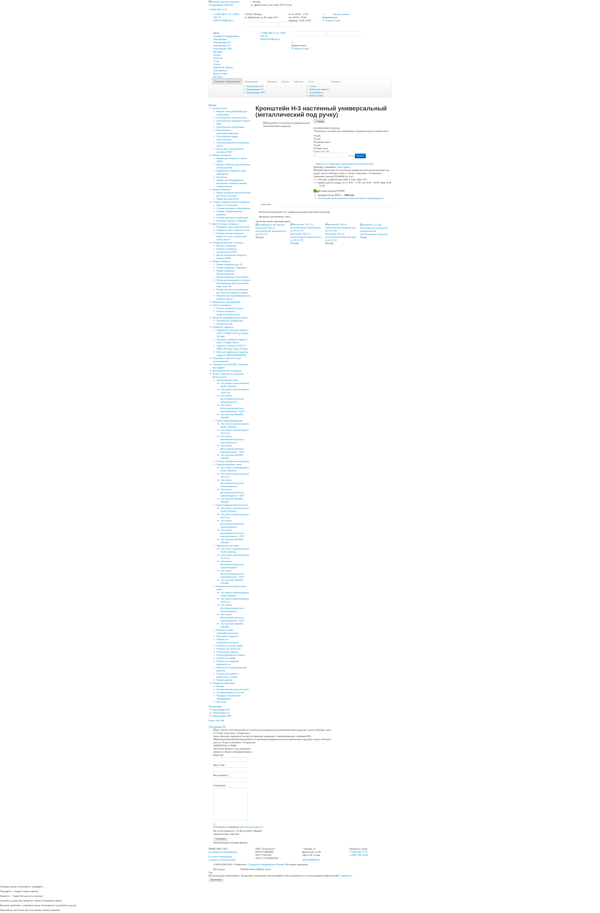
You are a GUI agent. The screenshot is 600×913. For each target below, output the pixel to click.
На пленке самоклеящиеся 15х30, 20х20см (234, 384)
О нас (216, 60)
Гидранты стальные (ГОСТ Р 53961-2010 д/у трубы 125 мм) (232, 347)
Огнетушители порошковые (230, 126)
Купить (360, 155)
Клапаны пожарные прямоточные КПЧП (226, 250)
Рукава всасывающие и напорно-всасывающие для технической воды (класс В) (233, 283)
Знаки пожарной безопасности (232, 504)
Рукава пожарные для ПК (229, 264)
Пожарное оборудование (226, 35)
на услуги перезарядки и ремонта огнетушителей (222, 858)
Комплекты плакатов (227, 636)
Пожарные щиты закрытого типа (233, 226)
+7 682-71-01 (222, 14)
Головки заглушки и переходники (233, 208)
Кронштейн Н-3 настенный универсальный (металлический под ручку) (374, 231)
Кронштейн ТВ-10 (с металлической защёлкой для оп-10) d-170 (305, 236)
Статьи (216, 64)
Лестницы (221, 701)
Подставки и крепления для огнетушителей (226, 359)
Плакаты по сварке (226, 657)
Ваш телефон (221, 775)
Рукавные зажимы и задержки (231, 220)
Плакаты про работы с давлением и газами (227, 675)
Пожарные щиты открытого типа (233, 229)
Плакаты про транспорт (228, 648)
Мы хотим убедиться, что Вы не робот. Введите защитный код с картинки (237, 832)
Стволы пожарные (221, 304)
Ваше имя (218, 754)
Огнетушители (219, 108)
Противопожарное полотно (230, 692)
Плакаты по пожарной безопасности (227, 662)
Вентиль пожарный (226, 245)
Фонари (220, 686)
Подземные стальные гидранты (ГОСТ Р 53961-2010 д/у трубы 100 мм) (232, 333)
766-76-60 (358, 854)
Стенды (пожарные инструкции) (232, 461)
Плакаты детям (224, 679)
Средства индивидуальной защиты (230, 317)
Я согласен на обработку (238, 826)
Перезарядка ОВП (222, 48)
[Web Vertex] (264, 869)
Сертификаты (220, 70)
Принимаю (216, 879)
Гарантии (218, 57)
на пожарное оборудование (223, 851)
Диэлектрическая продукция (226, 370)
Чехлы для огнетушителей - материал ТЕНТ (230, 150)
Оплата (217, 54)
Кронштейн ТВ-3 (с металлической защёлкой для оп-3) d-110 (270, 231)
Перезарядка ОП (222, 42)
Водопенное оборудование (226, 301)
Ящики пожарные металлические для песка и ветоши (233, 194)
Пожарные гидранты (222, 326)
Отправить (220, 838)
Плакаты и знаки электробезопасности (227, 631)
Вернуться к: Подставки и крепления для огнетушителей (345, 163)
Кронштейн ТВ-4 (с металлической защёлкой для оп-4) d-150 (340, 236)
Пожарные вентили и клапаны (227, 242)
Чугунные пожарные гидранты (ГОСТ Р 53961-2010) (231, 341)
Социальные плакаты (227, 651)
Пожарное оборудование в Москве (266, 864)
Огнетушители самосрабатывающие (227, 131)
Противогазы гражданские (229, 320)
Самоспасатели (224, 323)
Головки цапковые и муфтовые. (232, 217)
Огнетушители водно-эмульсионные (227, 138)
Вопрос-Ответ (220, 73)
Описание (266, 204)
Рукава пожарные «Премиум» (231, 267)
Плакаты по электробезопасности (227, 641)
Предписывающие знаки (229, 464)
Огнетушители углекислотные (231, 117)
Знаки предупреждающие (229, 420)
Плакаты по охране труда (229, 645)
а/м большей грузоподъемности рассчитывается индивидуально (351, 198)
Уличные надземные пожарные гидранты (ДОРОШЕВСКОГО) (232, 353)
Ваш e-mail (218, 764)
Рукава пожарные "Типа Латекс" (232, 276)
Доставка (217, 51)
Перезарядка (220, 39)
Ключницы (221, 176)
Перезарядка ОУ (221, 45)
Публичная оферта (223, 67)
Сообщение (219, 785)
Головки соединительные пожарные (231, 201)
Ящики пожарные (221, 189)
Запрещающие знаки (227, 379)
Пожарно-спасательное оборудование (228, 697)
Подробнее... (347, 875)
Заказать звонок (341, 14)
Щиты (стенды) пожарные (225, 223)
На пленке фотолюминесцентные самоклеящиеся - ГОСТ (232, 408)
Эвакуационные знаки (227, 545)
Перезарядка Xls (217, 726)
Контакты (218, 76)
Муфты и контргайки (226, 204)
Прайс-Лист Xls (216, 720)
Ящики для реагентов (227, 198)
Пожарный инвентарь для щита (232, 689)
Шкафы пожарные (221, 155)
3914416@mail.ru (224, 20)
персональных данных (251, 826)
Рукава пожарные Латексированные (225, 272)
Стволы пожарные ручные (229, 308)
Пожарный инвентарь (223, 682)
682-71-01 (218, 9)
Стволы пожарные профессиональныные (228, 313)
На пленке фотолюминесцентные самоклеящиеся (232, 398)
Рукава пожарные (221, 261)
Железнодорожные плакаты (230, 654)
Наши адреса (344, 166)
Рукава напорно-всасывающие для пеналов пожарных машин (232, 291)
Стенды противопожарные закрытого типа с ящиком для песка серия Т (231, 236)
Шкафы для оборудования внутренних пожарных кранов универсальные (231, 183)
